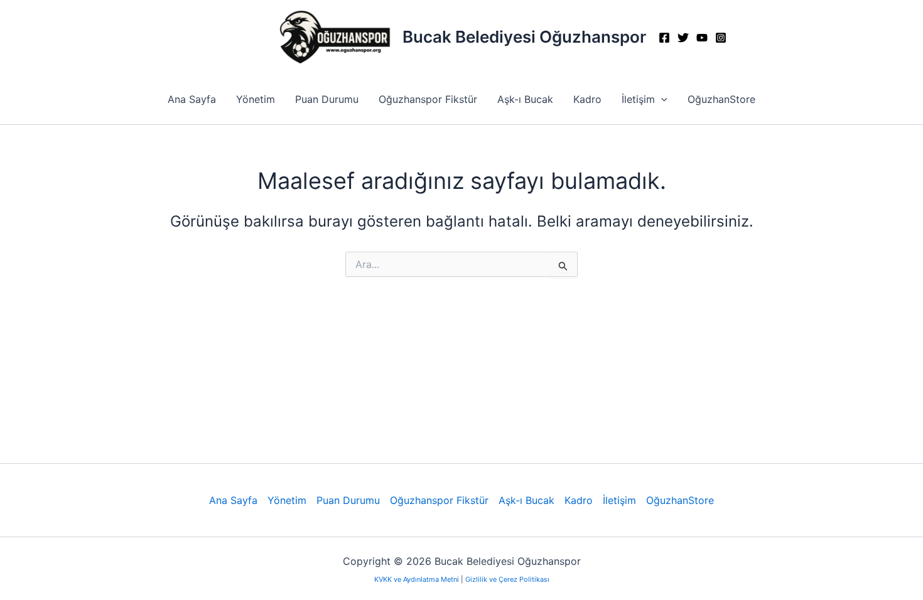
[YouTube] (702, 37)
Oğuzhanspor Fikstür (428, 99)
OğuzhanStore (721, 99)
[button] (661, 99)
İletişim (638, 99)
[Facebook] (664, 37)
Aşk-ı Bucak (525, 99)
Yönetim (255, 99)
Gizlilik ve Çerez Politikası (507, 579)
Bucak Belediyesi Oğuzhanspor (524, 36)
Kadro (587, 99)
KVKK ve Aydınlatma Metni (417, 579)
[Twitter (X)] (683, 37)
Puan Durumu (327, 99)
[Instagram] (720, 37)
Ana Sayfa (192, 99)
